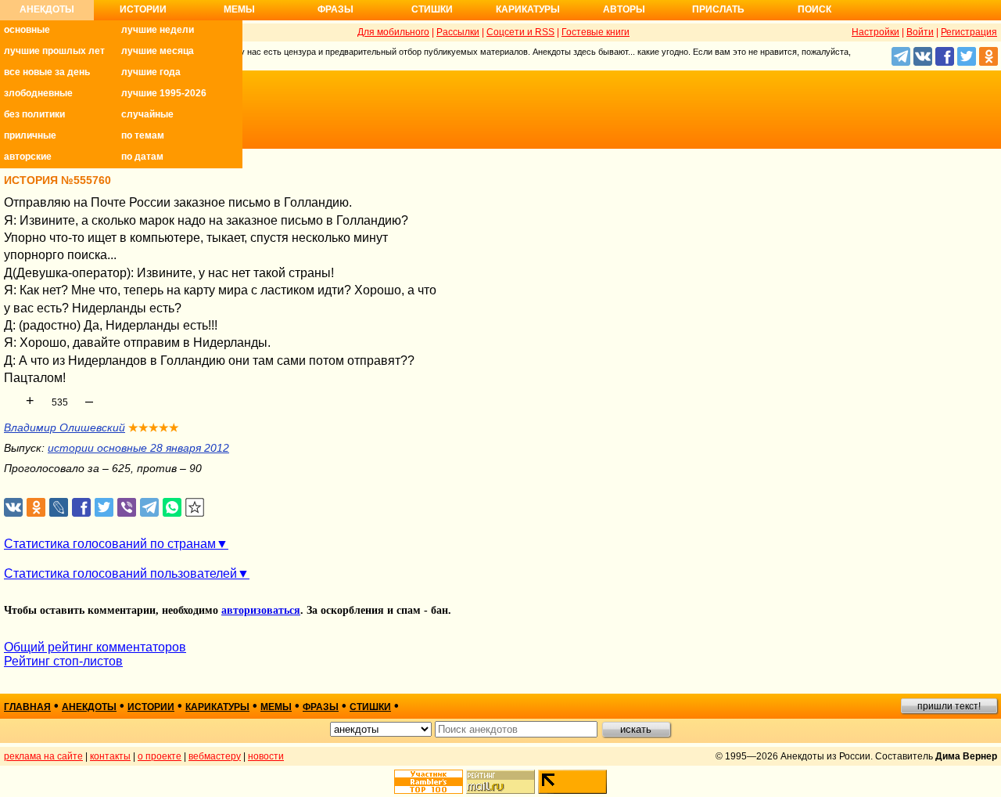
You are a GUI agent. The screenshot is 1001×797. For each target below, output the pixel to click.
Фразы (335, 9)
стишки (370, 706)
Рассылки (457, 32)
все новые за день (47, 72)
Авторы (624, 9)
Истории (143, 9)
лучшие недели (157, 29)
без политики (34, 114)
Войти (920, 32)
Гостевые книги (595, 32)
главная (27, 706)
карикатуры (217, 706)
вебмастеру (214, 756)
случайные (147, 114)
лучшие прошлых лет (54, 50)
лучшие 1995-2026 (163, 93)
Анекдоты (47, 9)
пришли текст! (949, 706)
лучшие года (151, 72)
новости (266, 756)
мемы (276, 706)
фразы (321, 706)
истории (150, 706)
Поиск (814, 9)
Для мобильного (393, 32)
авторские (28, 156)
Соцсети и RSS (520, 32)
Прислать (718, 9)
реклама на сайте (43, 756)
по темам (142, 135)
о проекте (159, 756)
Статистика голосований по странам (110, 543)
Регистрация (969, 32)
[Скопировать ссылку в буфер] (195, 508)
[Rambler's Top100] (428, 782)
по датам (142, 156)
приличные (30, 135)
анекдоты (89, 706)
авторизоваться (260, 610)
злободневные (38, 93)
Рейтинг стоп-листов (63, 661)
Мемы (239, 9)
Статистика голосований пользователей (120, 573)
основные (27, 29)
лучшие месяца (157, 50)
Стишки (432, 9)
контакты (110, 756)
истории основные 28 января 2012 (138, 448)
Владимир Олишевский (64, 427)
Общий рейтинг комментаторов (95, 647)
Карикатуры (528, 9)
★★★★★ (153, 427)
